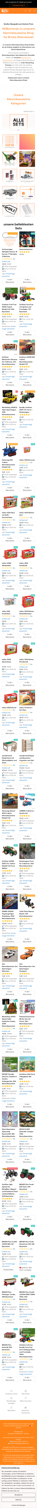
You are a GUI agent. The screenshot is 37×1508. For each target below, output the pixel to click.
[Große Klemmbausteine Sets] (10, 193)
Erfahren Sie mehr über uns (10, 1491)
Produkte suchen (11, 1394)
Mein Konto (26, 1394)
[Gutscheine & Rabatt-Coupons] (27, 193)
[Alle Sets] (18, 123)
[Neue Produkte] (10, 142)
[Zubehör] (27, 210)
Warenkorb (11, 1410)
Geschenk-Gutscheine (26, 1411)
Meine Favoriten (25, 1401)
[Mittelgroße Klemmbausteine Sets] (27, 176)
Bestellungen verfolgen (11, 1402)
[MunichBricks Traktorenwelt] (10, 159)
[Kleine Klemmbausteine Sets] (10, 176)
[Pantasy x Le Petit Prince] (27, 159)
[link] (18, 1504)
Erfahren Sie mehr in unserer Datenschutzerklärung (18, 1488)
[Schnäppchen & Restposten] (10, 210)
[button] (18, 5)
